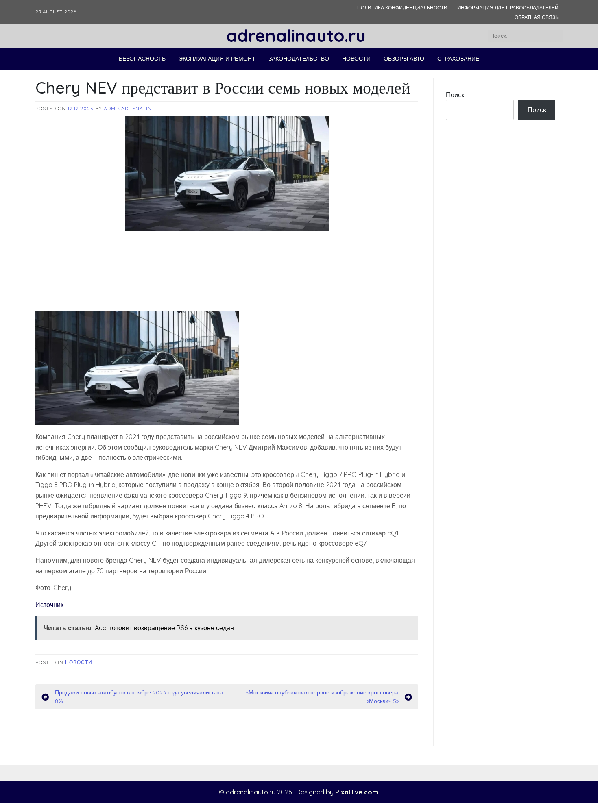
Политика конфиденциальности (402, 7)
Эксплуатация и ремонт (217, 58)
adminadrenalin (128, 108)
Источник (49, 605)
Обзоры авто (404, 58)
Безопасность (142, 58)
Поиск (455, 95)
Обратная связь (537, 17)
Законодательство (298, 58)
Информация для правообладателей (508, 7)
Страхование (458, 58)
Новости (356, 58)
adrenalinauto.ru (296, 35)
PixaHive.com (356, 792)
